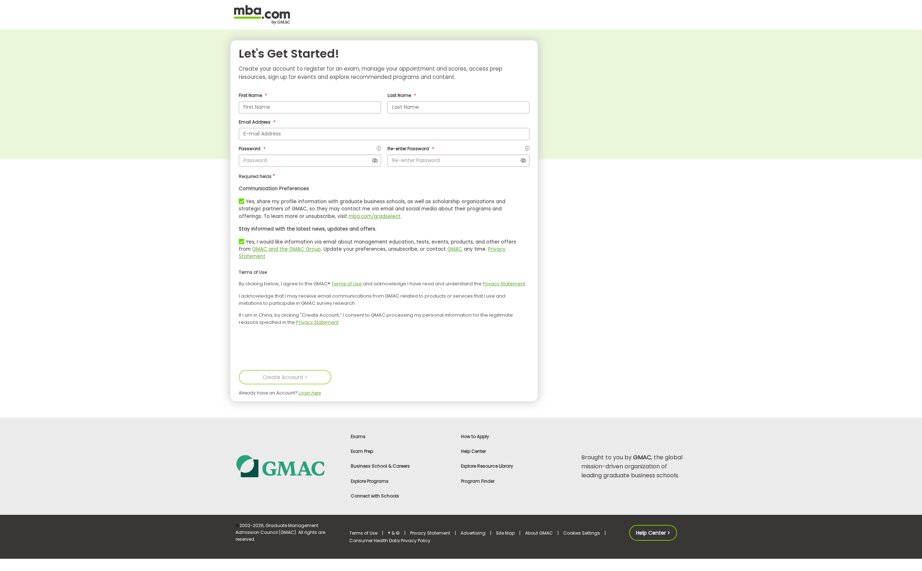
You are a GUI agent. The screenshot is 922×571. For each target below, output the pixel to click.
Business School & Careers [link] (380, 466)
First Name (251, 95)
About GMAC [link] (539, 533)
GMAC (454, 249)
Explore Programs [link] (370, 481)
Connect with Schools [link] (375, 496)
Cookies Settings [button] (581, 533)
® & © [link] (394, 533)
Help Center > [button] (653, 532)
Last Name (400, 95)
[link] (288, 466)
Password (250, 149)
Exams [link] (358, 436)
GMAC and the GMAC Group (286, 249)
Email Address (255, 122)
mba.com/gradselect (374, 216)
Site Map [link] (505, 533)
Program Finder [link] (477, 481)
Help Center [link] (473, 451)
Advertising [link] (473, 533)
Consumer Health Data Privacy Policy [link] (389, 540)
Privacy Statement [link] (430, 533)
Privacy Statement (504, 283)
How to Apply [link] (475, 436)
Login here (310, 393)
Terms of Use (346, 283)
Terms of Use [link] (363, 533)
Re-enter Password (409, 149)
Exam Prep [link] (362, 451)
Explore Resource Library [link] (487, 466)
